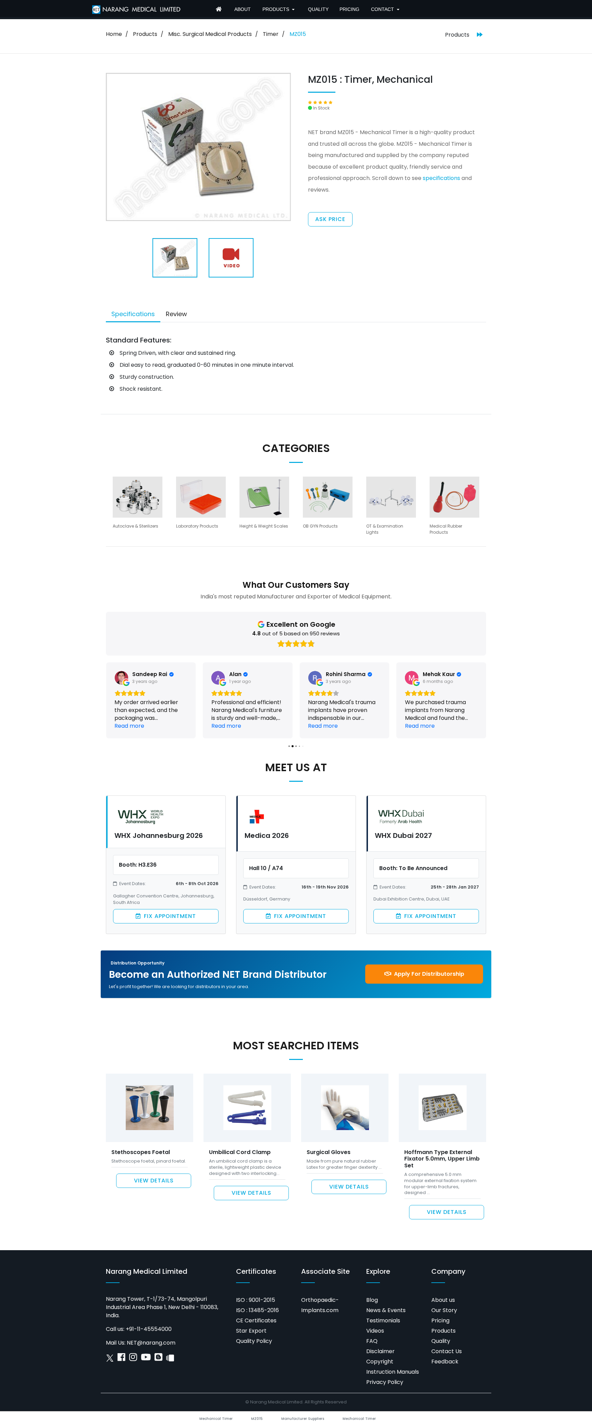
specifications (441, 178)
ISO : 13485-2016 (257, 1310)
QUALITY (318, 9)
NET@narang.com (151, 1343)
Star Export (251, 1331)
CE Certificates (256, 1320)
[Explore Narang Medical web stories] (170, 1359)
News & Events (386, 1310)
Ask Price (330, 219)
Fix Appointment (169, 916)
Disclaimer (380, 1351)
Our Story (444, 1310)
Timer (271, 34)
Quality (440, 1341)
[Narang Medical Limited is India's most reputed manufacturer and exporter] (136, 9)
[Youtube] (146, 1359)
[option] (137, 506)
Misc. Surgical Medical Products (210, 34)
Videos (375, 1331)
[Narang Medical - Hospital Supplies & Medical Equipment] (219, 9)
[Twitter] (110, 1359)
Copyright (379, 1361)
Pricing (440, 1320)
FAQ (372, 1341)
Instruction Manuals (392, 1372)
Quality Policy (254, 1341)
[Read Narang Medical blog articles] (158, 1359)
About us (443, 1300)
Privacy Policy (384, 1382)
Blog (372, 1300)
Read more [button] (129, 726)
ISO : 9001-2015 (255, 1300)
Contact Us (446, 1351)
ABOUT (242, 9)
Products (145, 34)
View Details (154, 1180)
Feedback (444, 1361)
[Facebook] (121, 1359)
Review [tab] (176, 314)
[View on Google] (121, 678)
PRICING (349, 9)
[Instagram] (133, 1359)
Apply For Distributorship (428, 974)
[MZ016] (480, 35)
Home (114, 34)
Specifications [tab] (133, 314)
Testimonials (383, 1320)
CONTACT (382, 9)
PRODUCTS (275, 9)
